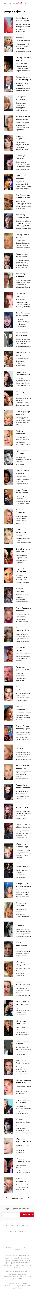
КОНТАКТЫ (23, 1232)
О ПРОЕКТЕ (12, 1232)
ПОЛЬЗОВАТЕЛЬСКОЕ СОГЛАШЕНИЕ (17, 1238)
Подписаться (28, 1215)
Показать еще (17, 1199)
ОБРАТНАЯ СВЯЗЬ (17, 1235)
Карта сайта (17, 1289)
